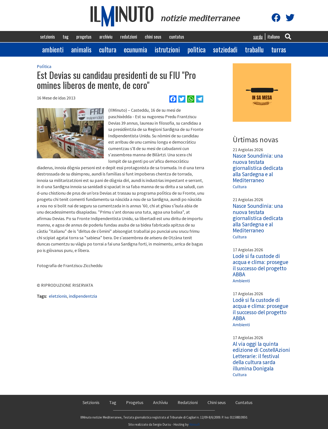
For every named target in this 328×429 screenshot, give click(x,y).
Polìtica (196, 49)
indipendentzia (83, 296)
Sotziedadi (225, 49)
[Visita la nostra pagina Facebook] (276, 18)
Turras (278, 49)
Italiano (274, 36)
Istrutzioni (167, 49)
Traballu (254, 49)
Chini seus (153, 36)
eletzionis (58, 296)
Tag (66, 36)
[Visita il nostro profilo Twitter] (290, 18)
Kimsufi (194, 424)
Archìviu (105, 36)
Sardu (258, 36)
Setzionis (47, 36)
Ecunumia (135, 49)
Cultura (107, 49)
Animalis (81, 49)
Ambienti (53, 49)
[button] (288, 36)
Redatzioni (128, 36)
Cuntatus (176, 36)
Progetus (83, 36)
